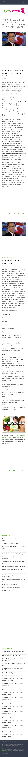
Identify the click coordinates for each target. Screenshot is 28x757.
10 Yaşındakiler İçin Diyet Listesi (10, 673)
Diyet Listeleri (7, 257)
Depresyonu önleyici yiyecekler (9, 584)
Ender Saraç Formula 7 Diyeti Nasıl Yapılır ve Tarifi (12, 73)
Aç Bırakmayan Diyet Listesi (9, 675)
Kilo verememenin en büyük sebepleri (11, 587)
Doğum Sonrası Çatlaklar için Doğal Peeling (12, 554)
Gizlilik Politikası (15, 741)
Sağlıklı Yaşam (7, 67)
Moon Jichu (10, 680)
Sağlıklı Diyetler (6, 590)
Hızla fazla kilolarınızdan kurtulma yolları (11, 551)
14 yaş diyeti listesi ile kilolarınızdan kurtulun (12, 663)
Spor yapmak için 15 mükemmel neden (11, 572)
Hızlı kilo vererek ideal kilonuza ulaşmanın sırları (13, 566)
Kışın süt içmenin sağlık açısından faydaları (12, 569)
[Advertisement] (15, 57)
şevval (9, 694)
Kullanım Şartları (22, 741)
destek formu (4, 750)
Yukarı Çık (22, 755)
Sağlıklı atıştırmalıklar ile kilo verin (10, 543)
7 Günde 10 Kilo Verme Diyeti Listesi (11, 651)
